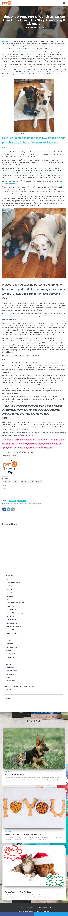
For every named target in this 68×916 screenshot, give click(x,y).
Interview (12, 500)
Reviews (8, 677)
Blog (16, 907)
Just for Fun (9, 660)
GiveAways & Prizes (11, 657)
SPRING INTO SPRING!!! (14, 775)
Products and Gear (12, 623)
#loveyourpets (37, 503)
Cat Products (10, 593)
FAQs (51, 907)
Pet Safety (8, 640)
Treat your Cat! (30, 907)
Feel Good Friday (12, 633)
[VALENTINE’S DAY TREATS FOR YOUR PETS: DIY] (34, 808)
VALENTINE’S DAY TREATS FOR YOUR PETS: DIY (24, 834)
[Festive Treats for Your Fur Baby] (34, 865)
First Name (8, 698)
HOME (22, 907)
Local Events (10, 667)
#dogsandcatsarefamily (12, 503)
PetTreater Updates (11, 647)
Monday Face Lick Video (14, 626)
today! (48, 911)
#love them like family (26, 503)
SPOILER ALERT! (10, 681)
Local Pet (8, 637)
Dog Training (10, 606)
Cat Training (10, 596)
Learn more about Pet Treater (26, 911)
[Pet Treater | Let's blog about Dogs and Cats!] (13, 3)
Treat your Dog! (42, 907)
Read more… (8, 782)
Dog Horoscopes (12, 619)
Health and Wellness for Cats (15, 582)
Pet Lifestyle (22, 500)
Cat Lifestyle (10, 586)
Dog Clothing (10, 616)
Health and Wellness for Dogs (15, 602)
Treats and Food (11, 630)
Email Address (9, 690)
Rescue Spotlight (10, 674)
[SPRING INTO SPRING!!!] (34, 748)
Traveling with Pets (11, 654)
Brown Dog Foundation (21, 52)
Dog (7, 599)
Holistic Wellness (12, 609)
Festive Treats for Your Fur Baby (18, 892)
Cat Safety (9, 589)
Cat (7, 579)
